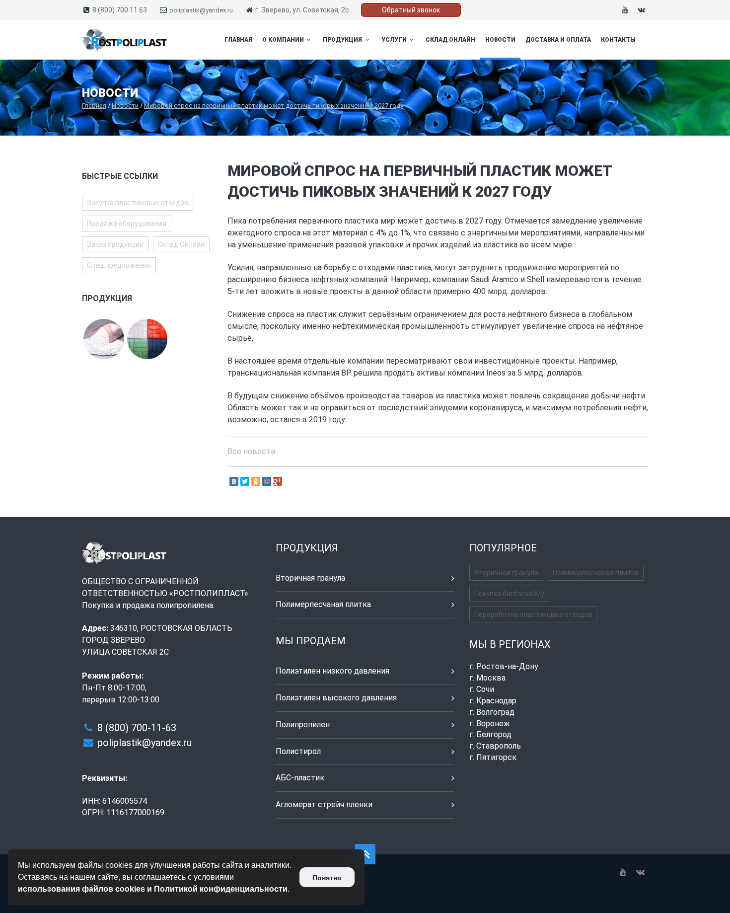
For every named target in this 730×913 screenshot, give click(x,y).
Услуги (394, 39)
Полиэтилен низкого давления (332, 671)
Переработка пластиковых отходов (533, 614)
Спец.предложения (119, 265)
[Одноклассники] (255, 481)
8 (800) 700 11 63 (119, 10)
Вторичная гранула (310, 578)
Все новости (251, 451)
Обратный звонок (411, 10)
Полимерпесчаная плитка (323, 604)
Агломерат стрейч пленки (324, 804)
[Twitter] (244, 481)
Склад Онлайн (450, 39)
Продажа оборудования (126, 224)
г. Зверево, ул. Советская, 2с (302, 10)
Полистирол (298, 751)
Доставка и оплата (558, 39)
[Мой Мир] (266, 481)
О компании (283, 39)
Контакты (618, 39)
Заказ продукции (115, 244)
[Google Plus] (277, 481)
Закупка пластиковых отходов (137, 203)
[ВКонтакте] (233, 481)
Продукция (343, 39)
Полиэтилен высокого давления (336, 697)
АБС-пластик (300, 777)
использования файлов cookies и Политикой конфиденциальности (153, 889)
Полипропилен (303, 724)
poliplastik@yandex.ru (201, 10)
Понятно (327, 878)
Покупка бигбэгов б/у (509, 594)
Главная (238, 39)
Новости (500, 39)
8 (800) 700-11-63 (136, 728)
